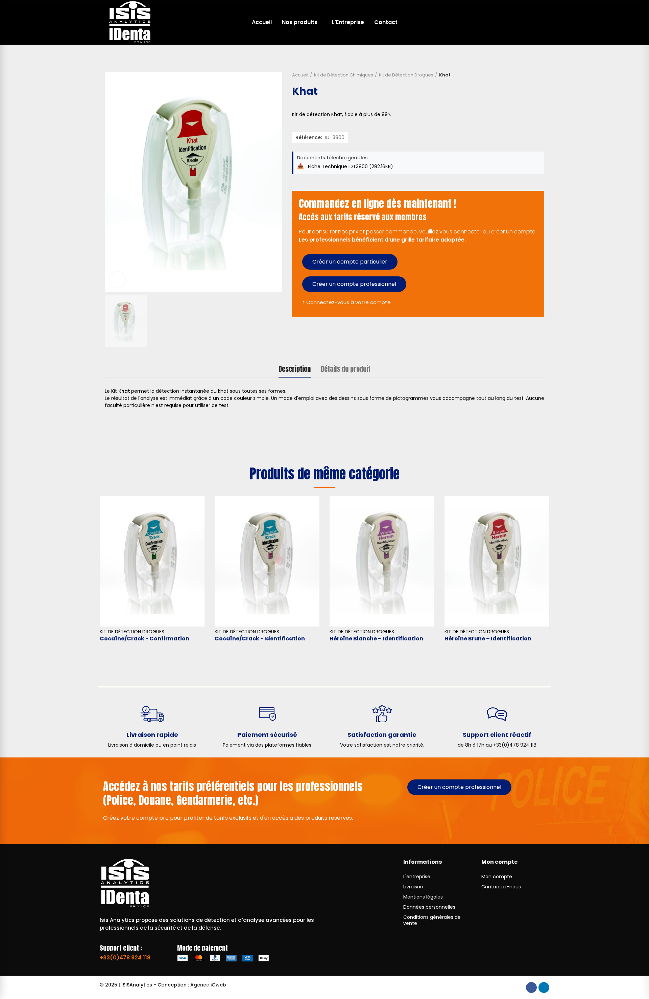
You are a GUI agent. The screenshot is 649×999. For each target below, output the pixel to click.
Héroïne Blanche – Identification (376, 638)
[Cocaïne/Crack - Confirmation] (152, 561)
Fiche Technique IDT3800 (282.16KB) (350, 166)
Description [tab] (295, 369)
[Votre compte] (537, 22)
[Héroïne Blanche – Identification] (382, 561)
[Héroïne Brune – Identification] (496, 561)
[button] (350, 262)
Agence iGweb (208, 984)
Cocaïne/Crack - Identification (260, 638)
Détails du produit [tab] (345, 369)
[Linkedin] (543, 987)
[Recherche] (524, 22)
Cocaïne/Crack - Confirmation (144, 638)
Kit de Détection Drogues (132, 631)
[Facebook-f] (531, 987)
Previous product (532, 75)
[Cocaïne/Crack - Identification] (267, 561)
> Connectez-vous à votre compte (346, 302)
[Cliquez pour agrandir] (117, 279)
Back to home (540, 75)
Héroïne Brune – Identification (487, 638)
